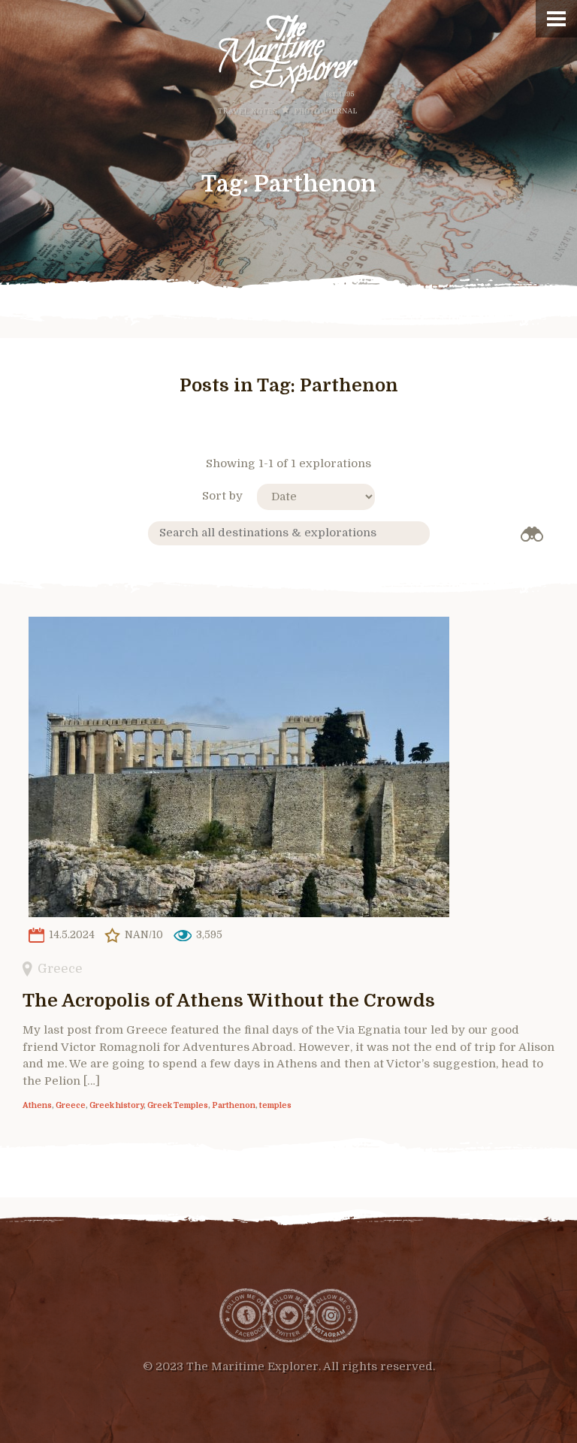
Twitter (288, 1315)
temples (275, 1105)
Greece (60, 968)
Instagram (330, 1315)
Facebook (246, 1315)
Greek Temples (177, 1105)
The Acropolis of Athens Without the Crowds (229, 1000)
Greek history (116, 1105)
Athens (37, 1105)
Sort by (222, 496)
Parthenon (233, 1105)
